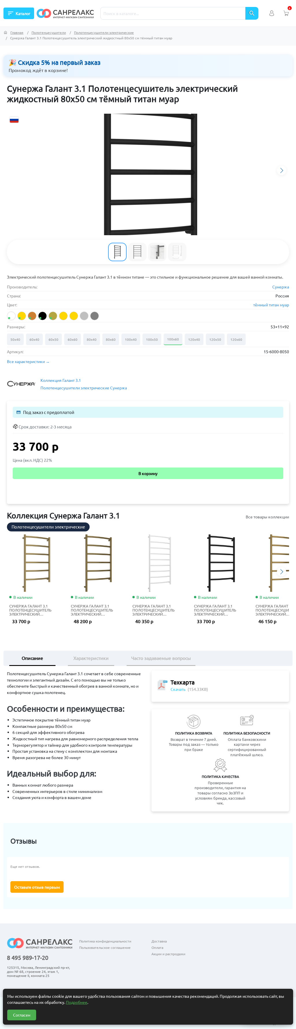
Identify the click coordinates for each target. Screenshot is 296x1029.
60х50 (53, 339)
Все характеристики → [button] (28, 361)
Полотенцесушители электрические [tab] (48, 526)
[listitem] (11, 316)
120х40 (194, 339)
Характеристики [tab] (91, 658)
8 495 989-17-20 (27, 957)
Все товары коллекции (267, 516)
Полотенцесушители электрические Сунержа (83, 387)
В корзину (148, 473)
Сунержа (280, 286)
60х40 (34, 339)
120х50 (215, 339)
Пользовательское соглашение (105, 947)
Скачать (178, 689)
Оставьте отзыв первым (37, 887)
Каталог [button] (18, 13)
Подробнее (76, 1002)
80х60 (111, 339)
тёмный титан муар (271, 304)
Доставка (159, 941)
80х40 (92, 339)
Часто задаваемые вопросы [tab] (161, 658)
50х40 (15, 339)
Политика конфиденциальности (105, 941)
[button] (281, 170)
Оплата (157, 947)
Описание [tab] (32, 658)
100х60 (173, 339)
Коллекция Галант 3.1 (60, 380)
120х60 (236, 339)
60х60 (72, 339)
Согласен (21, 1014)
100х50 (152, 339)
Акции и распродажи (168, 953)
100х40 (131, 339)
